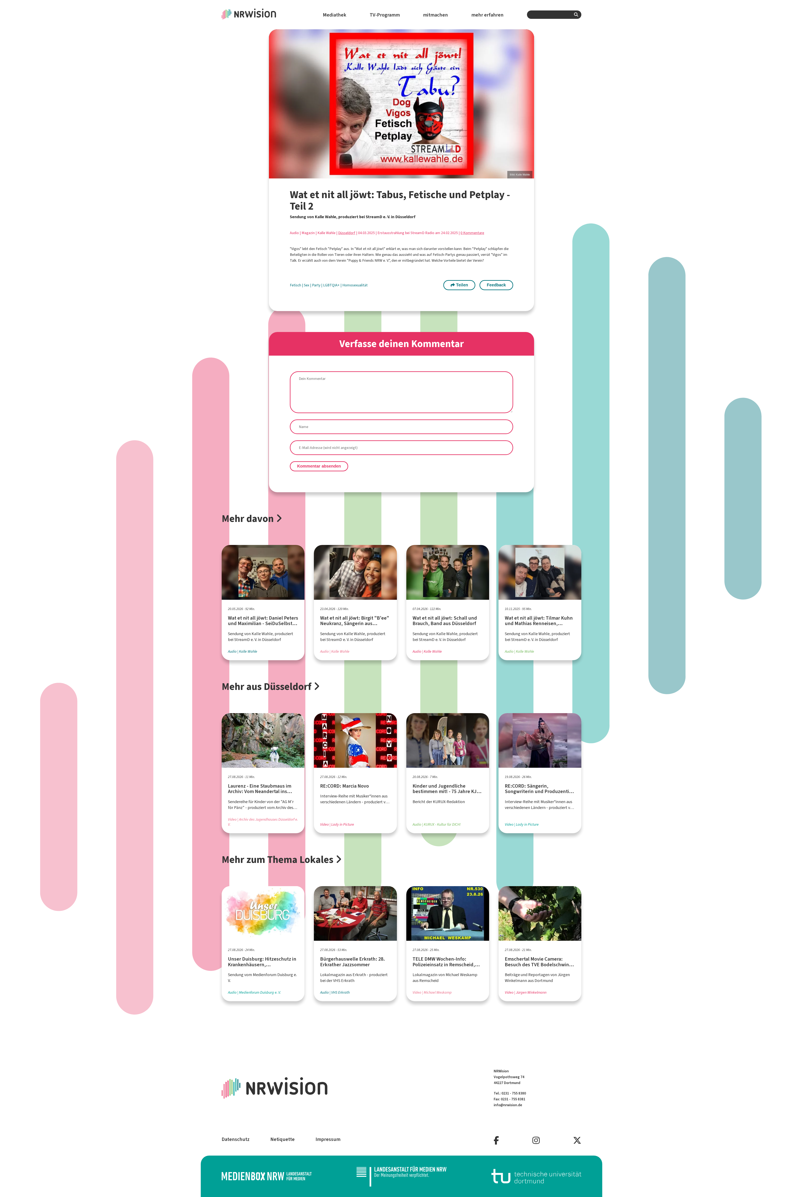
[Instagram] (536, 1140)
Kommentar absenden (319, 466)
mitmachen (435, 15)
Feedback (496, 285)
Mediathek (334, 15)
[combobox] (554, 14)
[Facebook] (496, 1140)
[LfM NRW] (401, 1176)
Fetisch (296, 285)
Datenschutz (235, 1139)
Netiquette (282, 1139)
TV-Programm (385, 15)
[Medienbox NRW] (267, 1176)
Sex (307, 285)
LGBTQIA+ (331, 285)
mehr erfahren (487, 15)
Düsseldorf (346, 232)
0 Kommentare (472, 232)
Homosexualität (355, 285)
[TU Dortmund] (536, 1176)
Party (316, 285)
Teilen (461, 285)
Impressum (328, 1139)
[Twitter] (577, 1140)
